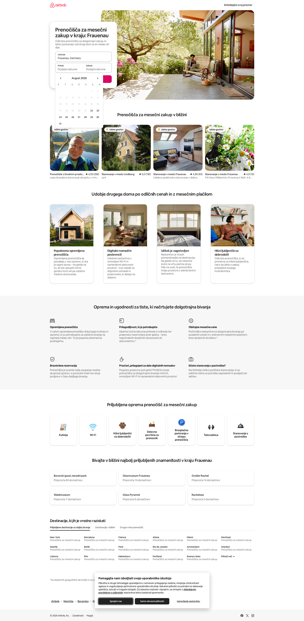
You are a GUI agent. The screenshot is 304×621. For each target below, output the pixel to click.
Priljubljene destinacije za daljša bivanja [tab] (70, 527)
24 (60, 117)
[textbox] (69, 69)
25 (66, 117)
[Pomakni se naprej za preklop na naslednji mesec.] (97, 78)
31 (60, 123)
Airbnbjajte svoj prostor (238, 5)
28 (85, 117)
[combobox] (83, 58)
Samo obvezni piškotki (152, 601)
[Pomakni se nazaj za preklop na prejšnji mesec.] (61, 78)
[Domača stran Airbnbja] (58, 5)
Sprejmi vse (116, 601)
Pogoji (90, 615)
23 (98, 110)
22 (91, 110)
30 (97, 117)
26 (72, 117)
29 (91, 117)
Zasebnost (78, 615)
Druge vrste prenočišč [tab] (131, 527)
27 (79, 117)
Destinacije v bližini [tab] (105, 527)
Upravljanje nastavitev (188, 601)
